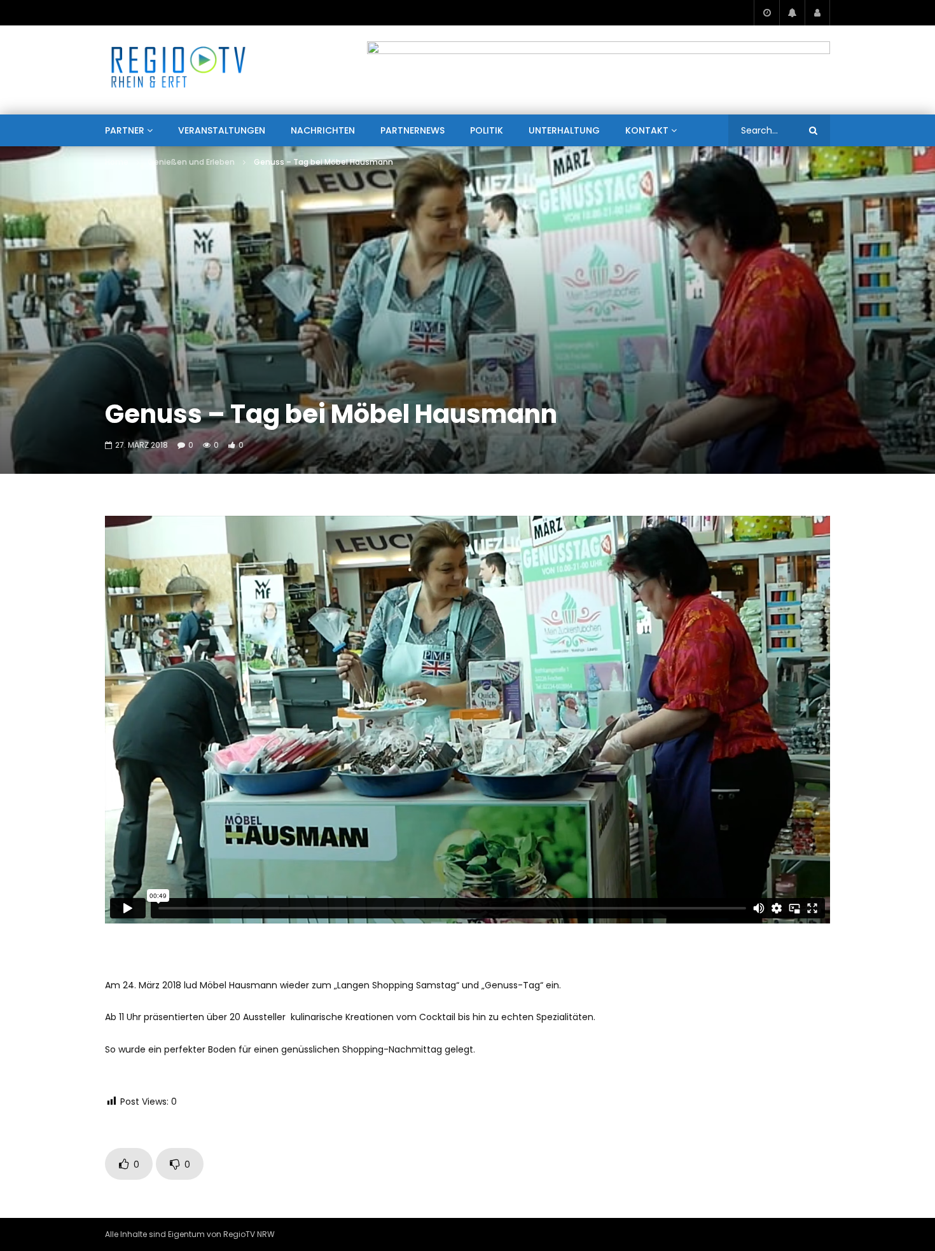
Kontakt (646, 130)
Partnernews (412, 130)
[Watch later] (766, 12)
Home (116, 161)
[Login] (817, 12)
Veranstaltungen (221, 130)
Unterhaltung (564, 130)
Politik (486, 130)
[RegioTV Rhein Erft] (178, 70)
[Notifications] (792, 12)
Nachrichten (323, 130)
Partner (124, 130)
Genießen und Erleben (191, 161)
